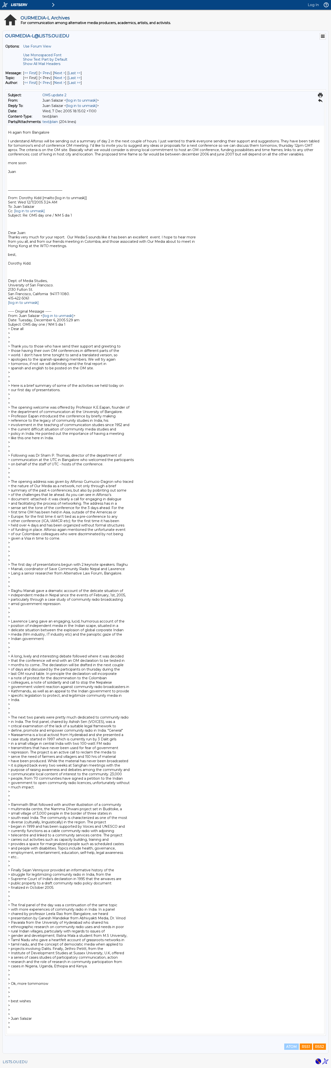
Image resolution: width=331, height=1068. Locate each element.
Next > (59, 73)
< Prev (45, 73)
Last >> (75, 73)
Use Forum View (37, 46)
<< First (30, 73)
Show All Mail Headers (41, 64)
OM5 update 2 (54, 95)
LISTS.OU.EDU (15, 1062)
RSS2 (319, 1046)
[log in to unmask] (81, 100)
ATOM (291, 1046)
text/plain (50, 122)
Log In (313, 5)
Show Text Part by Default (45, 59)
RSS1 (306, 1046)
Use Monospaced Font (42, 55)
